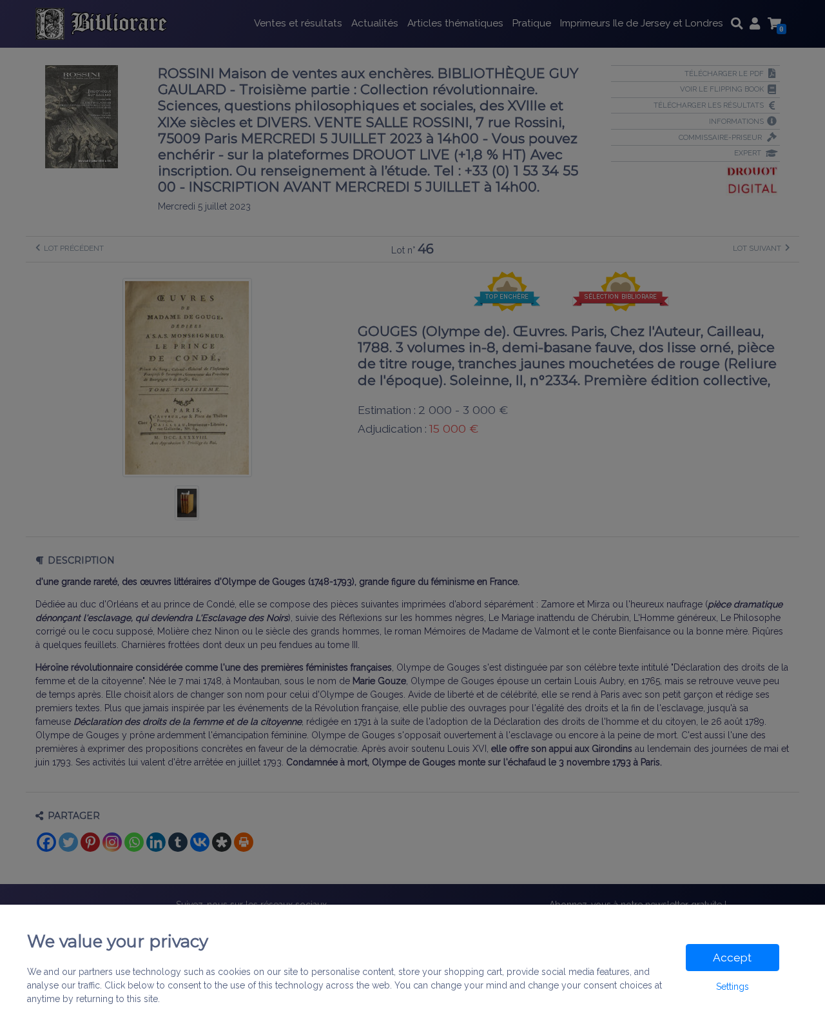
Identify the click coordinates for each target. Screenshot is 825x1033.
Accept (732, 957)
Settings (732, 986)
